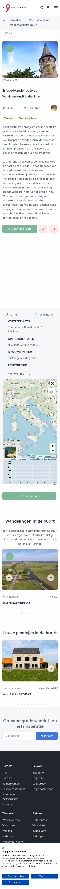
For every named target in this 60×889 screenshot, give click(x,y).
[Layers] (51, 391)
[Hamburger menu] (56, 7)
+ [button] (53, 446)
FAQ (4, 772)
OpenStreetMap (34, 459)
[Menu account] (48, 8)
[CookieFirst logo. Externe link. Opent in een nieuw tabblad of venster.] (3, 848)
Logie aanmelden (42, 789)
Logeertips (39, 783)
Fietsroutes (39, 820)
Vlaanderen (9, 825)
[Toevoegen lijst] (53, 229)
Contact (7, 778)
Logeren (37, 778)
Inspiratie (38, 772)
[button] (52, 383)
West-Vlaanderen (39, 20)
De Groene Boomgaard (17, 694)
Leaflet (13, 459)
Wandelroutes (11, 820)
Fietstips (37, 836)
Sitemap (7, 804)
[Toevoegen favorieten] (43, 229)
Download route (22, 228)
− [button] (53, 450)
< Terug (7, 32)
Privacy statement (13, 789)
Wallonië (7, 831)
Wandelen (17, 20)
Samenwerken (11, 783)
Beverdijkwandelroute (16, 602)
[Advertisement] (30, 270)
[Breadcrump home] (3, 20)
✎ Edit (39, 456)
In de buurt (9, 836)
